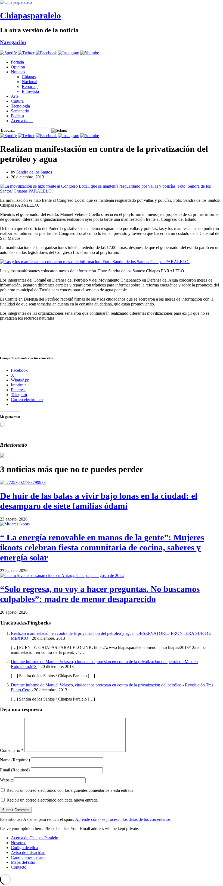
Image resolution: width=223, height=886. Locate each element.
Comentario (11, 750)
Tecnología (20, 106)
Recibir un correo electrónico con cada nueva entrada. (53, 800)
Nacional (29, 81)
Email (15, 770)
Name (15, 760)
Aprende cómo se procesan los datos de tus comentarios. (123, 819)
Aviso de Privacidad (28, 852)
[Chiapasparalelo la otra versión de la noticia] (111, 2)
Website (7, 780)
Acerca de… (22, 120)
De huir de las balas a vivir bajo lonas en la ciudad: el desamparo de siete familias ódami (98, 501)
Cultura (17, 101)
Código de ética (24, 847)
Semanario (20, 111)
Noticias (18, 72)
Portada (17, 62)
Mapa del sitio (23, 862)
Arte (14, 96)
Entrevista (30, 91)
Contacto (18, 867)
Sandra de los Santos (34, 172)
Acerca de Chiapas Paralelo (34, 837)
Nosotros (18, 842)
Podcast (17, 115)
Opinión (18, 67)
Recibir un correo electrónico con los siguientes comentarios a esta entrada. (71, 790)
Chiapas (29, 76)
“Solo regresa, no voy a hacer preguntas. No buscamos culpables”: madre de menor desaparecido (100, 594)
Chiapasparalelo (30, 15)
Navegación (13, 42)
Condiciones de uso (28, 857)
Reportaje (30, 86)
